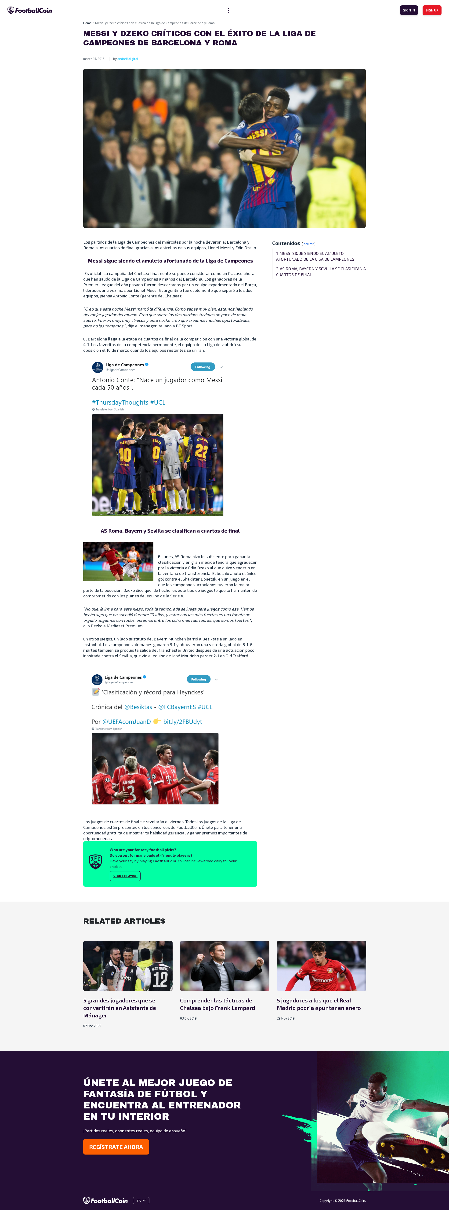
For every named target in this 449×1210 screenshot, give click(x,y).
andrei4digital (127, 59)
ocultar (309, 244)
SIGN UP (432, 10)
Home (87, 23)
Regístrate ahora (116, 1146)
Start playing (125, 876)
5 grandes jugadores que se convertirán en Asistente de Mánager (119, 1008)
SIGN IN (409, 10)
